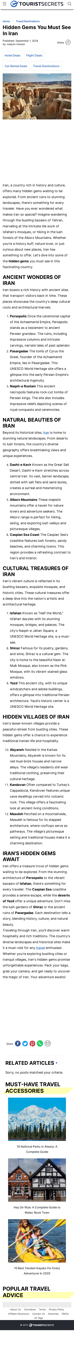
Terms (42, 1309)
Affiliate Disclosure (18, 1313)
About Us (15, 1309)
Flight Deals (34, 55)
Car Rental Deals (16, 66)
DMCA (65, 1313)
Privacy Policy (56, 1309)
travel (40, 948)
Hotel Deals (12, 55)
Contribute (30, 1309)
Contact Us (38, 1313)
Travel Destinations (46, 66)
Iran (46, 432)
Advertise (53, 1313)
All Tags (38, 1317)
